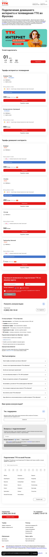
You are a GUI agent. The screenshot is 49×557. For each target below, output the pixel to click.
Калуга (5, 488)
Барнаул (33, 475)
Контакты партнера (29, 527)
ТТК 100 (5, 212)
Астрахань (20, 475)
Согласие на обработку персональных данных (36, 548)
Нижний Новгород (8, 494)
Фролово (5, 1)
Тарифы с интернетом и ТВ (7, 527)
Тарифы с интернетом (6, 525)
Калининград (34, 485)
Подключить (38, 61)
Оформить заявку (10, 516)
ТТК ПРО (5, 179)
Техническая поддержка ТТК (31, 525)
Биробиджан (7, 478)
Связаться (24, 419)
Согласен (35, 553)
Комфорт (6, 146)
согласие (10, 290)
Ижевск (5, 485)
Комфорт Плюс (7, 76)
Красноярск (6, 491)
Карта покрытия (5, 540)
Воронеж (6, 481)
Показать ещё (39, 499)
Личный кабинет (28, 533)
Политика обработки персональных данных (16, 547)
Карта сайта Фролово (29, 540)
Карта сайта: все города (30, 538)
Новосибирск (21, 494)
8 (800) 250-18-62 (36, 4)
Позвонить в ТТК (28, 531)
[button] (24, 22)
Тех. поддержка (40, 309)
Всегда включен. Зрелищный (11, 109)
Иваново (33, 481)
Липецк (19, 491)
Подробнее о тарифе (24, 103)
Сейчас (17, 287)
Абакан (5, 475)
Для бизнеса (4, 538)
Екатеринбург (21, 481)
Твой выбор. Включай (9, 240)
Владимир (33, 478)
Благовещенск (21, 478)
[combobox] (14, 284)
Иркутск (19, 485)
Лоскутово (33, 491)
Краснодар (33, 488)
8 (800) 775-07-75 (43, 4)
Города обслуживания (30, 529)
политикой (29, 290)
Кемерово (20, 488)
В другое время (25, 287)
